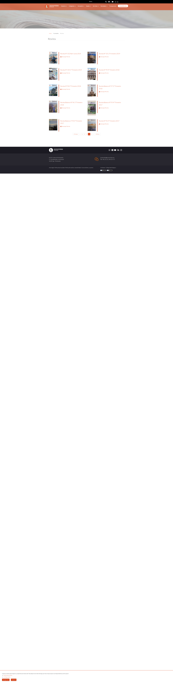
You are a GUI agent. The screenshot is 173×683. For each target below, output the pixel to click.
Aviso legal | (51, 167)
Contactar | (103, 167)
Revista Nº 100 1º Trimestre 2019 (71, 70)
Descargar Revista (65, 56)
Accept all (14, 679)
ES (115, 2)
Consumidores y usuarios (87, 167)
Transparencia (112, 6)
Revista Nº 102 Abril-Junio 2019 (70, 54)
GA (117, 2)
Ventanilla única (123, 6)
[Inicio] (52, 7)
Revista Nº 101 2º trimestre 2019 (109, 54)
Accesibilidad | (78, 167)
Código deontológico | (111, 167)
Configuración (7, 677)
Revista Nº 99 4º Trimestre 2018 (109, 70)
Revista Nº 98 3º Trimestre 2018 (70, 86)
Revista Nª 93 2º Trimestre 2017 (109, 121)
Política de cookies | (69, 167)
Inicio (50, 33)
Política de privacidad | (60, 167)
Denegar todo (6, 679)
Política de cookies (8, 675)
